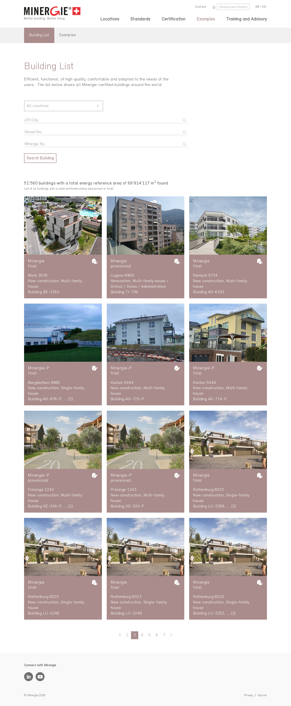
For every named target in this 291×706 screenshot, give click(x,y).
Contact (200, 7)
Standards (140, 19)
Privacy (248, 695)
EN (257, 7)
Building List (39, 35)
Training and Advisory (246, 19)
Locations (109, 19)
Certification (173, 19)
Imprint (262, 695)
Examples (206, 19)
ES (264, 7)
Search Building (40, 158)
